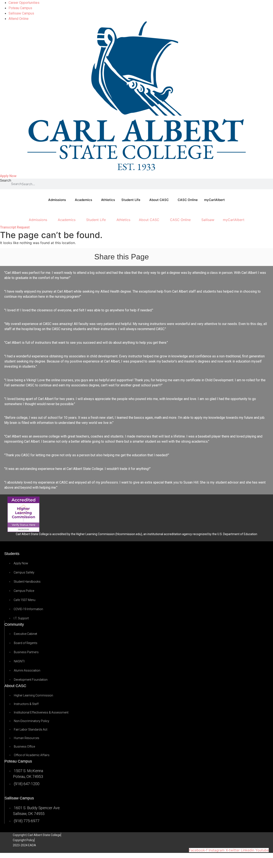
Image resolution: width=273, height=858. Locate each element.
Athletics (108, 200)
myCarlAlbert (214, 200)
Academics (83, 200)
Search (5, 180)
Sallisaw (207, 220)
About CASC (159, 200)
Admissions (57, 200)
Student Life (130, 200)
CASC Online (188, 200)
